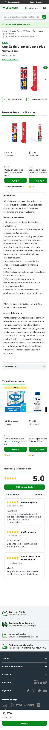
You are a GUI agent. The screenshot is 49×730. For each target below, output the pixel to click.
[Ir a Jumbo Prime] (40, 682)
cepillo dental (10, 33)
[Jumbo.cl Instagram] (33, 691)
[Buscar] (44, 17)
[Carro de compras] (44, 8)
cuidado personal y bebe (20, 31)
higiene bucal (38, 31)
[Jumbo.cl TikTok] (39, 691)
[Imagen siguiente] (46, 78)
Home (4, 31)
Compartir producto (39, 99)
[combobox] (24, 17)
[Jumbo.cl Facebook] (28, 691)
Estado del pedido (36, 2)
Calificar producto (10, 59)
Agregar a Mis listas (15, 99)
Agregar (24, 723)
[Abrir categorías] (3, 8)
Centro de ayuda (14, 2)
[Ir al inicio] (12, 8)
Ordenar (38, 494)
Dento (5, 42)
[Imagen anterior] (3, 78)
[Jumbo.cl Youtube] (45, 691)
